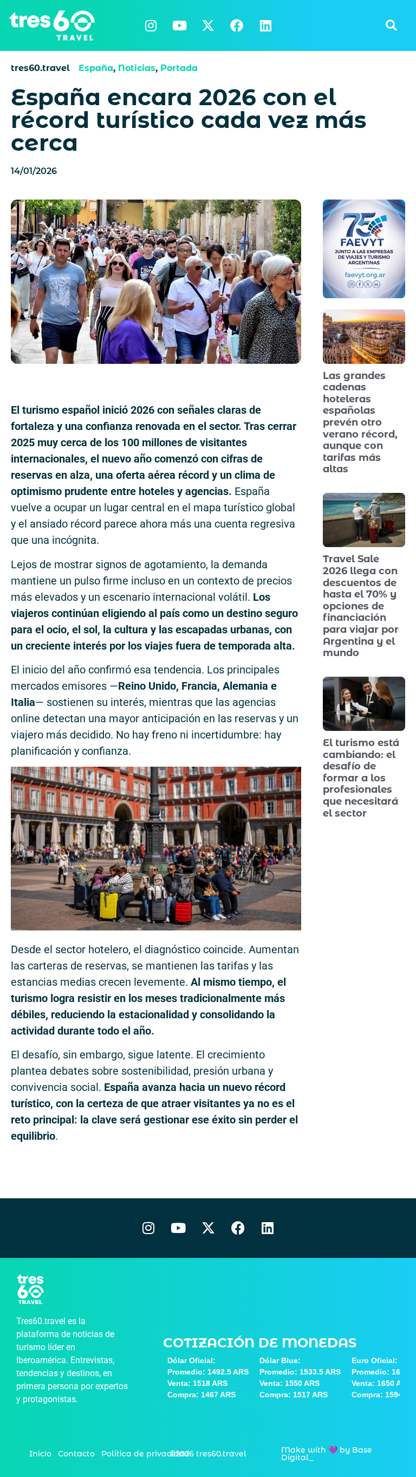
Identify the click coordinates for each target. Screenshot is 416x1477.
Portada (179, 68)
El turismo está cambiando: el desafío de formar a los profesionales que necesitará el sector (361, 778)
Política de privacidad (145, 1454)
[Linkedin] (265, 25)
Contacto (76, 1454)
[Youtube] (179, 25)
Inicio (40, 1454)
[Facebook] (237, 25)
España (96, 68)
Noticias (136, 68)
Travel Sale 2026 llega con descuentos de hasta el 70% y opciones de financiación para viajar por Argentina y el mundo (361, 606)
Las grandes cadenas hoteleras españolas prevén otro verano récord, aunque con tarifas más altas (360, 423)
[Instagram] (151, 25)
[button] (391, 25)
